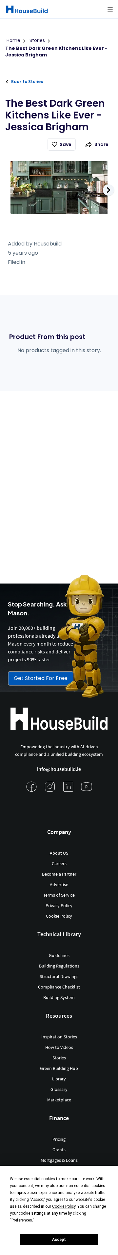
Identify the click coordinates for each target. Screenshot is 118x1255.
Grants (59, 1150)
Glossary (59, 1089)
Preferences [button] (21, 1220)
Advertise (59, 884)
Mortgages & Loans (59, 1160)
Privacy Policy (59, 905)
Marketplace (59, 1100)
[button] (110, 9)
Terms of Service (59, 895)
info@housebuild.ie (59, 769)
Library (59, 1079)
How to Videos (59, 1047)
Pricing (59, 1139)
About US (59, 853)
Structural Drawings (59, 976)
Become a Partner (59, 874)
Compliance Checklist (59, 987)
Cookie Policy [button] (63, 1206)
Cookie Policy (59, 916)
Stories (59, 1058)
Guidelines (59, 955)
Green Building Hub (59, 1068)
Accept (59, 1239)
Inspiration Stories (59, 1037)
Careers (59, 863)
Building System (59, 997)
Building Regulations (59, 966)
